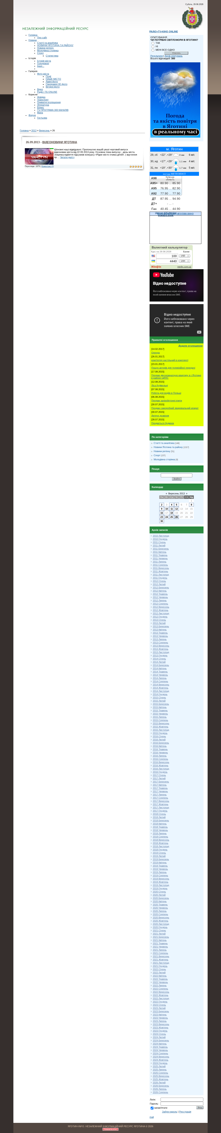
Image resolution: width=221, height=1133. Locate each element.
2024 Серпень (160, 1053)
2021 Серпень (160, 953)
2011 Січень (159, 542)
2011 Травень (160, 555)
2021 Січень (159, 930)
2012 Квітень (160, 590)
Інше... (40, 66)
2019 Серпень (160, 875)
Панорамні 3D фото (56, 84)
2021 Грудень (160, 966)
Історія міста (44, 61)
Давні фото (52, 81)
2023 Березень (161, 1011)
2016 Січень (159, 736)
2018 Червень (160, 830)
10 (166, 509)
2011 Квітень (159, 552)
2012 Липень (160, 600)
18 (171, 513)
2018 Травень (160, 827)
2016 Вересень (161, 762)
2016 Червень (160, 752)
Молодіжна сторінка (47, 50)
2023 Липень (160, 1021)
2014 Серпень (160, 681)
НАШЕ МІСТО (53, 79)
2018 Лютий (159, 817)
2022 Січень (159, 969)
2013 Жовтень (160, 649)
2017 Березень (161, 781)
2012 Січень (159, 581)
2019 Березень (161, 859)
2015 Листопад (161, 730)
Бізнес (40, 107)
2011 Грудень (160, 578)
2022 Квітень (160, 975)
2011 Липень (159, 561)
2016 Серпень (160, 759)
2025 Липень (160, 1069)
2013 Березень (161, 626)
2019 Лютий (159, 856)
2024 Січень (159, 1034)
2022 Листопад (161, 998)
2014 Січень (159, 658)
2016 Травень (160, 749)
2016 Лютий (159, 739)
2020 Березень (161, 898)
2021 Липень (160, 950)
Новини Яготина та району (168, 447)
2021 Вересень (161, 956)
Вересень (44, 130)
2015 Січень (159, 697)
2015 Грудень (160, 733)
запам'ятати (160, 1107)
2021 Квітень (160, 940)
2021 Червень (160, 946)
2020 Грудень (160, 927)
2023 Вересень (161, 1024)
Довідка (41, 97)
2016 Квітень (160, 746)
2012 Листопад (161, 613)
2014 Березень (161, 665)
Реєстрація (185, 1111)
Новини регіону (45, 48)
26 (176, 517)
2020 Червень (160, 908)
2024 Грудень (160, 1063)
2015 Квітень (160, 707)
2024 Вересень (161, 1056)
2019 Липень (160, 872)
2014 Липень (160, 678)
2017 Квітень (160, 785)
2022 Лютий (159, 972)
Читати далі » (67, 157)
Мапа (40, 112)
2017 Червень (160, 791)
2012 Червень (160, 597)
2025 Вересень (161, 1076)
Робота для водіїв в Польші (166, 393)
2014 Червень (160, 675)
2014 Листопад (161, 691)
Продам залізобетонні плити (166, 400)
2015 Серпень (160, 720)
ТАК (158, 43)
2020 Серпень (160, 914)
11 (171, 509)
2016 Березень (161, 743)
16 (161, 513)
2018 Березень (161, 820)
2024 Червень (160, 1050)
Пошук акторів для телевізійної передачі (173, 367)
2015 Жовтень (160, 726)
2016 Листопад (161, 768)
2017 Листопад (161, 807)
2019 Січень (159, 853)
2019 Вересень (161, 878)
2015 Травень (160, 710)
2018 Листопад (161, 846)
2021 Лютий (159, 933)
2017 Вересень (161, 801)
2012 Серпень (160, 603)
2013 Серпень (160, 642)
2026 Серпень (160, 1092)
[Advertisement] (74, 18)
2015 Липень (160, 717)
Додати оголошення (190, 345)
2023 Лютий (159, 1008)
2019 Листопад (161, 885)
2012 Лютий (159, 584)
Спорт (40, 53)
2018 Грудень (160, 849)
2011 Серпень (160, 565)
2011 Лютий (159, 545)
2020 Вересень (161, 917)
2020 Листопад (161, 924)
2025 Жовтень (160, 1079)
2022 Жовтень (160, 995)
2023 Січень (159, 1005)
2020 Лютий (159, 895)
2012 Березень (161, 587)
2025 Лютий (159, 1066)
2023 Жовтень (160, 1027)
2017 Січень (159, 775)
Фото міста (43, 73)
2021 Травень (160, 943)
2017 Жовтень (160, 804)
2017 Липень (160, 794)
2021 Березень (161, 937)
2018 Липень (160, 833)
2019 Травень (160, 865)
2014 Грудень (160, 694)
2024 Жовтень (160, 1060)
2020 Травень (160, 904)
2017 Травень (160, 788)
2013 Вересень (161, 645)
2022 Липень (160, 985)
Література (43, 105)
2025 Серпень (160, 1073)
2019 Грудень (160, 888)
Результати (156, 56)
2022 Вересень (161, 992)
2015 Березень (161, 704)
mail (152, 1117)
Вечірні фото (53, 86)
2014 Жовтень (160, 688)
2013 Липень (160, 639)
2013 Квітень (160, 629)
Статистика (52, 55)
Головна (32, 35)
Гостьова (42, 117)
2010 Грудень (160, 539)
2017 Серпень (160, 798)
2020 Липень (160, 911)
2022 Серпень (160, 988)
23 (161, 517)
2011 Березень (161, 548)
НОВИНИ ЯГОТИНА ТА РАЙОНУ (55, 45)
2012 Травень (160, 594)
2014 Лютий (159, 662)
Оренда (155, 352)
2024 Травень (160, 1047)
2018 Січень (159, 814)
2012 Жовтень (160, 610)
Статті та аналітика (47, 42)
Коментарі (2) (48, 166)
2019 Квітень (160, 862)
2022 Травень (160, 979)
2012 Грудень (160, 616)
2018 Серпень (160, 836)
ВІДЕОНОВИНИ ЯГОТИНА (59, 142)
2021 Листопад (161, 963)
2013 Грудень (160, 655)
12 (176, 509)
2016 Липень (160, 755)
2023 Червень (160, 1018)
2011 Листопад (161, 574)
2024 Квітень (160, 1043)
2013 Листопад (161, 652)
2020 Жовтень (160, 920)
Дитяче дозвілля (160, 415)
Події (48, 76)
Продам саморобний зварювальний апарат (175, 408)
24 (166, 517)
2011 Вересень (161, 568)
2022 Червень (160, 982)
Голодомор (43, 63)
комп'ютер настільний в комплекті (169, 360)
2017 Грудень (160, 810)
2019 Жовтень (160, 882)
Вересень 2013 (176, 493)
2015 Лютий (159, 700)
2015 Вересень (161, 723)
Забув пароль (169, 1111)
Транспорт (43, 99)
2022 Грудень (160, 1001)
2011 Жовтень (160, 571)
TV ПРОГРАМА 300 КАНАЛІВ (52, 110)
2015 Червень (160, 713)
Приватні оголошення (49, 102)
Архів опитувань (174, 56)
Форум (32, 115)
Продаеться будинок (162, 423)
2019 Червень (160, 869)
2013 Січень (159, 620)
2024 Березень (161, 1040)
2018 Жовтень (160, 843)
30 (161, 521)
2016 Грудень (160, 772)
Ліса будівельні (159, 385)
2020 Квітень (160, 901)
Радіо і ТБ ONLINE (47, 92)
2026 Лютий (159, 1082)
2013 (33, 130)
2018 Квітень (160, 823)
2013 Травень (160, 633)
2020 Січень (159, 891)
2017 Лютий (159, 778)
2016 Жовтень (160, 765)
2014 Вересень (161, 684)
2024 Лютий (159, 1037)
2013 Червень (160, 636)
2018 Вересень (161, 840)
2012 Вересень (161, 607)
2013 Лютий (159, 623)
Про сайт (42, 37)
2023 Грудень (160, 1030)
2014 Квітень (160, 668)
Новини (32, 40)
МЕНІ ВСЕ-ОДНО (165, 50)
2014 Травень (160, 671)
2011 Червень (160, 558)
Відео (40, 89)
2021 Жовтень (160, 959)
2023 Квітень (160, 1014)
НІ (157, 46)
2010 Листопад (161, 535)
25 (171, 517)
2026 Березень (161, 1085)
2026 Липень (160, 1089)
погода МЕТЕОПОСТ (174, 174)
